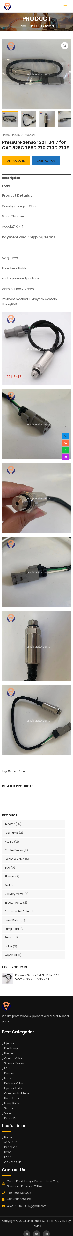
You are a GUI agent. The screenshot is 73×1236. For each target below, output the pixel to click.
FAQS (7, 1157)
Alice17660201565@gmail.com (26, 1206)
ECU (8, 868)
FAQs (6, 185)
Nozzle (9, 842)
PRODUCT (36, 26)
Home (23, 26)
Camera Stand (17, 771)
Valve (9, 946)
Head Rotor (12, 920)
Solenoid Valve (15, 859)
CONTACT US (12, 1162)
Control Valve (14, 850)
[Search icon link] (65, 436)
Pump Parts (12, 929)
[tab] (36, 178)
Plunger (10, 876)
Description (11, 178)
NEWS (7, 1152)
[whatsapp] (66, 450)
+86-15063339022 (19, 1193)
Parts (8, 885)
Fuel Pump (12, 833)
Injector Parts (14, 903)
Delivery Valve (14, 894)
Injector (10, 824)
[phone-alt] (66, 443)
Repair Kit (11, 955)
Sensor (49, 26)
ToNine (36, 1226)
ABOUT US (10, 1142)
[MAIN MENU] (65, 6)
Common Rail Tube (17, 911)
